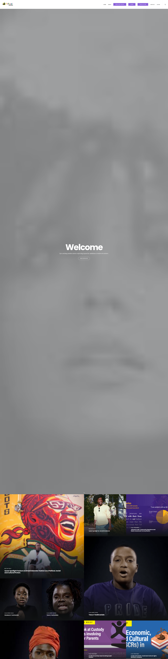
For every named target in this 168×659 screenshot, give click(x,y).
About (109, 4)
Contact (152, 4)
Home (104, 4)
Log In (158, 4)
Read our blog (84, 258)
